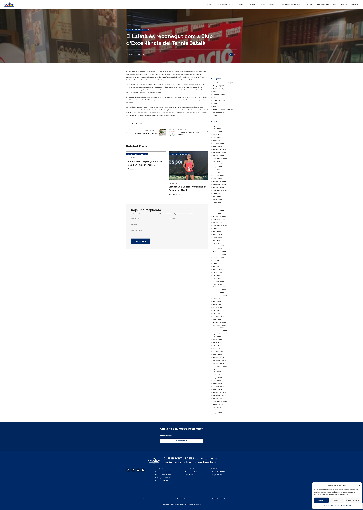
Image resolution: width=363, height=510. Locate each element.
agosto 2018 (218, 404)
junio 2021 (217, 304)
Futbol (217, 97)
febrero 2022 (218, 281)
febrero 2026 (218, 143)
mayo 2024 (217, 202)
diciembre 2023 (219, 217)
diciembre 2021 (219, 287)
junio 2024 (217, 199)
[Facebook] (133, 470)
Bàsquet (219, 86)
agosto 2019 (218, 369)
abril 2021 (217, 310)
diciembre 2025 (219, 149)
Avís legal (143, 499)
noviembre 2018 (219, 395)
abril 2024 (217, 205)
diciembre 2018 (219, 392)
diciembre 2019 (219, 357)
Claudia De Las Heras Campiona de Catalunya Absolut (188, 188)
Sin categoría (220, 112)
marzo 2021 (217, 313)
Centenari (218, 89)
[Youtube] (138, 470)
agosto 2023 (218, 228)
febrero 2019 (218, 386)
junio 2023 (217, 234)
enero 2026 (217, 146)
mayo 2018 (217, 413)
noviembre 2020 (219, 325)
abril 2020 (217, 345)
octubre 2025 (218, 155)
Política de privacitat (339, 505)
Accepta (321, 500)
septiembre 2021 (220, 296)
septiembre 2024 (220, 190)
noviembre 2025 (219, 152)
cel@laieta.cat (217, 475)
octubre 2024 (218, 187)
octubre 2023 (218, 222)
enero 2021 (217, 319)
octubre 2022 (218, 258)
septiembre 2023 (220, 225)
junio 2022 (217, 269)
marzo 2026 (218, 140)
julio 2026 (217, 129)
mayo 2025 (217, 167)
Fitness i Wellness (222, 94)
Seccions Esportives (223, 109)
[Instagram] (128, 470)
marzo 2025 (218, 173)
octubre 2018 (218, 398)
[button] (359, 485)
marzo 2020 (218, 348)
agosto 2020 (218, 334)
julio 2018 (217, 407)
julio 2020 (217, 337)
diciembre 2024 (219, 181)
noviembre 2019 (219, 360)
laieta (146, 54)
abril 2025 (217, 170)
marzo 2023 (218, 243)
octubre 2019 (218, 363)
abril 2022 (217, 275)
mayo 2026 (217, 135)
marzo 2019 (217, 383)
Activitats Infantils (223, 83)
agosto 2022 (218, 263)
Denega (336, 500)
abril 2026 (217, 137)
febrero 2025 (218, 176)
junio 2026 (217, 132)
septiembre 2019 (220, 366)
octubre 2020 (218, 328)
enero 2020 (217, 354)
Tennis (130, 54)
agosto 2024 (218, 193)
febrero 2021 (218, 316)
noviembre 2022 (219, 255)
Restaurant (219, 106)
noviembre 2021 (219, 290)
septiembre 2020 (220, 331)
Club (217, 91)
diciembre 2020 (219, 322)
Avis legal (348, 505)
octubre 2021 (218, 293)
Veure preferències (352, 500)
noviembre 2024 (219, 184)
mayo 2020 (217, 342)
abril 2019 (217, 381)
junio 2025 (217, 164)
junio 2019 (217, 375)
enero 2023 (217, 249)
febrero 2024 (218, 211)
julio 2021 (217, 301)
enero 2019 (217, 389)
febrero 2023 (218, 246)
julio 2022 (217, 266)
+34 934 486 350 (218, 472)
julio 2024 (217, 196)
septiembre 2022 (220, 260)
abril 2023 (217, 240)
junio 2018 (217, 410)
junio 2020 (217, 340)
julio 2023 (217, 231)
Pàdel (217, 103)
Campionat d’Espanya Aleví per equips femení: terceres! (145, 163)
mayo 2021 (217, 307)
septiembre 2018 (220, 401)
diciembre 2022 (219, 252)
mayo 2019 (217, 378)
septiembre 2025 (220, 158)
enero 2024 (218, 214)
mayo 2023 (217, 237)
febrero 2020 (218, 351)
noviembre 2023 (219, 219)
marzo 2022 (218, 278)
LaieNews (220, 100)
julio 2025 (217, 161)
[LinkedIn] (143, 470)
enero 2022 (217, 284)
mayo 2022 (217, 272)
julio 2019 (217, 372)
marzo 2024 (218, 208)
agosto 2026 (218, 126)
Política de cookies (328, 505)
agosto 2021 (218, 299)
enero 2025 (217, 178)
